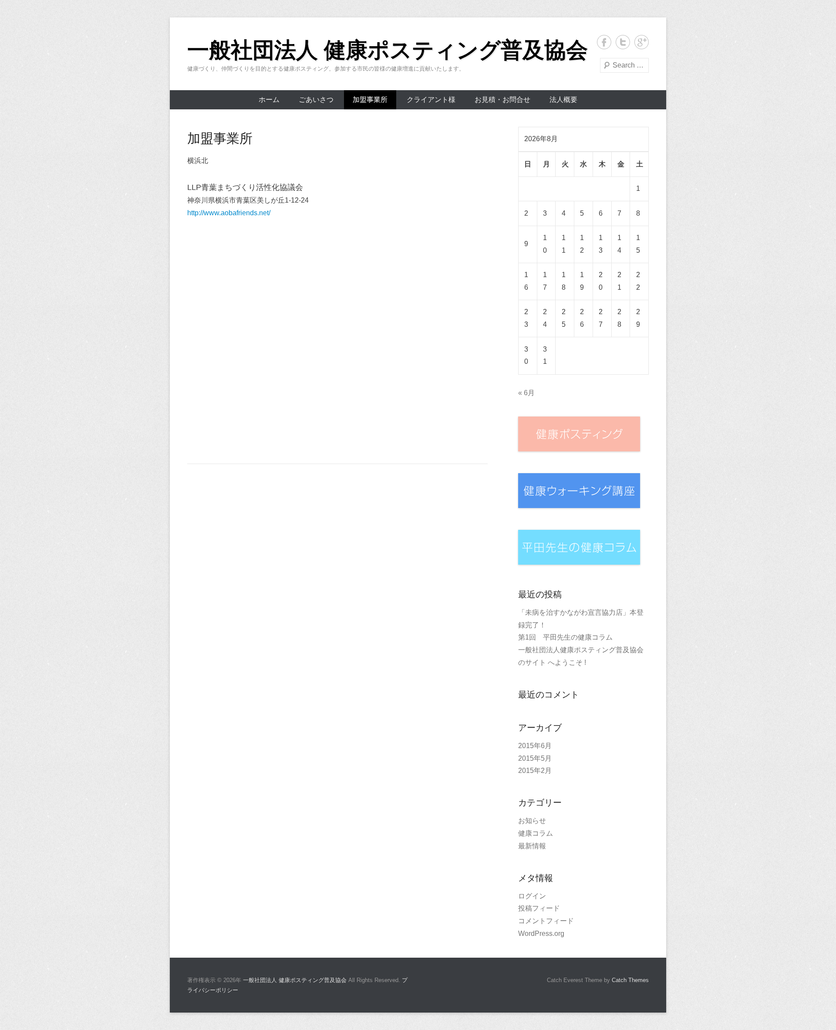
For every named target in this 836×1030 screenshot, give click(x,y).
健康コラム (535, 833)
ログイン (532, 896)
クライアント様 (431, 99)
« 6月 (526, 392)
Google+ (641, 42)
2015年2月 (535, 770)
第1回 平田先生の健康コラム (565, 637)
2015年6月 (535, 745)
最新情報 (532, 846)
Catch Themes (630, 980)
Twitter (623, 42)
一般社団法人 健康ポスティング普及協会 (387, 50)
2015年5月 (535, 758)
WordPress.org (541, 933)
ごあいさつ (316, 99)
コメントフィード (546, 921)
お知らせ (532, 820)
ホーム (269, 99)
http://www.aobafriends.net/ (228, 213)
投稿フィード (539, 908)
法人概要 (563, 99)
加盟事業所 (370, 99)
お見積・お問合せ (502, 99)
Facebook (604, 42)
